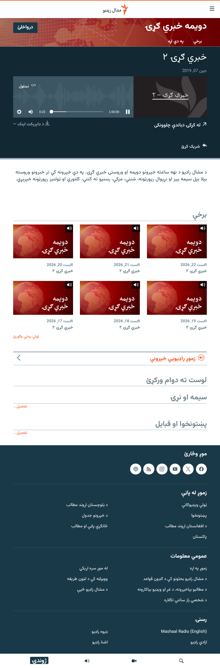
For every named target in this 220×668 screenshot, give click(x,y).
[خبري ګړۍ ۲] (177, 241)
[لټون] (181, 661)
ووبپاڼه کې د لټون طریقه (87, 579)
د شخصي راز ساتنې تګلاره (185, 600)
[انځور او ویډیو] (134, 661)
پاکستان (200, 537)
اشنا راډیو (100, 643)
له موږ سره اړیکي (93, 569)
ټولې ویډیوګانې (194, 505)
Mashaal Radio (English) (184, 632)
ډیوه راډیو (100, 632)
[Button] (194, 147)
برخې (197, 41)
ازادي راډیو (198, 643)
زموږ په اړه (198, 569)
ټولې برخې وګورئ (26, 336)
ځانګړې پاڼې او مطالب (89, 527)
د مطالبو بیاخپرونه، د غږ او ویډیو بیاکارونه (172, 590)
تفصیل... (20, 406)
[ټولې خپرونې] (87, 661)
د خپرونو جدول (95, 516)
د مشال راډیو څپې (92, 590)
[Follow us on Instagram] (161, 468)
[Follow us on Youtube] (175, 468)
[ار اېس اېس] (148, 468)
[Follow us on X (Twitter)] (188, 468)
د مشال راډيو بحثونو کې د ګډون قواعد (175, 579)
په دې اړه (176, 41)
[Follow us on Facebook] (201, 468)
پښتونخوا (199, 516)
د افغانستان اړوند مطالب (186, 527)
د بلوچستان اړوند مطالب (87, 505)
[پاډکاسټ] (135, 468)
